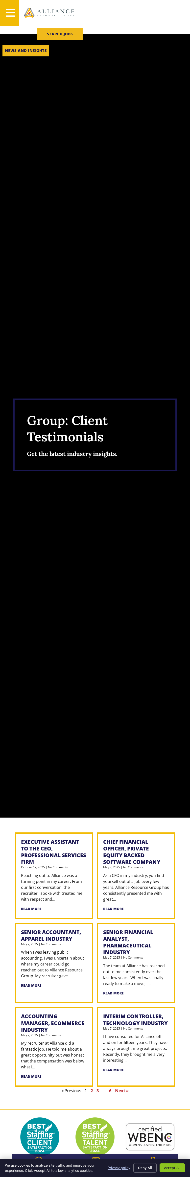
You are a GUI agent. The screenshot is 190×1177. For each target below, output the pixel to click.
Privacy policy (119, 1168)
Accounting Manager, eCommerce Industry (52, 1023)
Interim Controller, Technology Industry (135, 1019)
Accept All (172, 1167)
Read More (31, 908)
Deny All (145, 1167)
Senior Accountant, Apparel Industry (51, 935)
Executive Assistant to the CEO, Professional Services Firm (53, 851)
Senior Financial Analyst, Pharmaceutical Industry (128, 942)
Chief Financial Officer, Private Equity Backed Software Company (131, 851)
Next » (122, 1090)
